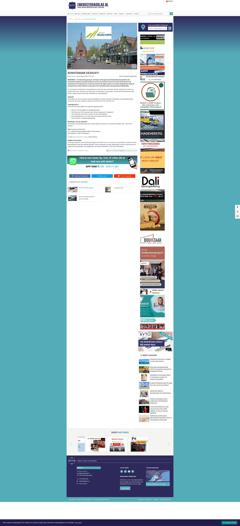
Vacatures (129, 13)
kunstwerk (80, 150)
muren (86, 150)
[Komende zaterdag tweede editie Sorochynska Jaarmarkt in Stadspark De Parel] (144, 172)
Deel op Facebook (81, 176)
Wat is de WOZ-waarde (86, 188)
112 (72, 13)
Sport (115, 13)
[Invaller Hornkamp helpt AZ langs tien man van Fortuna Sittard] (144, 188)
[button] (69, 247)
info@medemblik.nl (78, 137)
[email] (237, 216)
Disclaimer (156, 302)
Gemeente (95, 13)
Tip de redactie (126, 176)
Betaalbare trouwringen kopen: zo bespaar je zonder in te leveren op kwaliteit (160, 180)
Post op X (103, 176)
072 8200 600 (83, 282)
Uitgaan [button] (121, 13)
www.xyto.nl (83, 286)
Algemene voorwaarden (145, 302)
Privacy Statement (165, 302)
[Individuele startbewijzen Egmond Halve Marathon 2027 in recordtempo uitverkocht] (144, 221)
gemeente (73, 150)
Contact (136, 13)
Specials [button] (109, 13)
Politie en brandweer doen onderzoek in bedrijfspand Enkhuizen (159, 204)
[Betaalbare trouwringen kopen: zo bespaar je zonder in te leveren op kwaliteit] (144, 180)
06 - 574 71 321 (110, 166)
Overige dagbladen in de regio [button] (156, 287)
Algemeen (78, 13)
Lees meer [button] (78, 522)
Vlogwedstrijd (118, 188)
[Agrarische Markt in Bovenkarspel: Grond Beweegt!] (144, 196)
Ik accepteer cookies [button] (229, 522)
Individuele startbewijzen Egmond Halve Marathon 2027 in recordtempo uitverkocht (161, 221)
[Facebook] (122, 274)
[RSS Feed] (133, 274)
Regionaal (102, 13)
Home (71, 19)
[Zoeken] (171, 13)
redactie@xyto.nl (84, 284)
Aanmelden (125, 291)
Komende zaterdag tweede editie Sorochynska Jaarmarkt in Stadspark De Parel (160, 172)
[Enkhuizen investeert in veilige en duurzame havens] (144, 164)
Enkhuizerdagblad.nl (92, 4)
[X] (125, 274)
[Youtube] (129, 274)
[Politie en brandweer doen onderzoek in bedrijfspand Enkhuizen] (144, 204)
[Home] (69, 13)
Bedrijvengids (86, 13)
